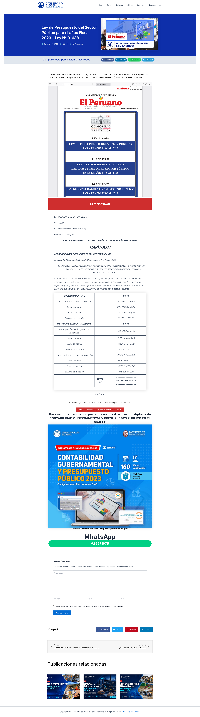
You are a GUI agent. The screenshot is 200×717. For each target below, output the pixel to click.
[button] (107, 60)
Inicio (101, 5)
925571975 (100, 544)
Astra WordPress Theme (130, 712)
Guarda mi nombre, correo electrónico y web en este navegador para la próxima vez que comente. (89, 606)
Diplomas (119, 5)
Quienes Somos (155, 5)
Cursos (109, 5)
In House (129, 5)
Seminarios (141, 5)
